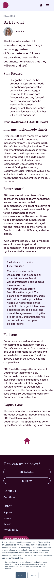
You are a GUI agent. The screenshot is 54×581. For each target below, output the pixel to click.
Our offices (9, 497)
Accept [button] (20, 575)
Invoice (7, 518)
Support (28, 481)
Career (7, 524)
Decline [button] (33, 575)
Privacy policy (10, 530)
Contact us (29, 472)
